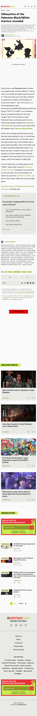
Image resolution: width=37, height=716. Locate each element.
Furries (10, 272)
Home (2, 10)
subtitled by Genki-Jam (25, 176)
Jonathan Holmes (10, 34)
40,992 (21, 603)
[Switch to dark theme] (32, 6)
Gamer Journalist (25, 665)
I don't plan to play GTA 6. (14, 224)
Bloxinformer (28, 671)
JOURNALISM (16, 272)
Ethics (18, 639)
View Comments (18, 312)
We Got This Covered (11, 665)
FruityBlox (19, 671)
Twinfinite (20, 660)
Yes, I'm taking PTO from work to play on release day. (18, 210)
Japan (8, 10)
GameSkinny (6, 668)
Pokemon (24, 272)
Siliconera (30, 663)
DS (6, 272)
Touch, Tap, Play (9, 671)
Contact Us (18, 643)
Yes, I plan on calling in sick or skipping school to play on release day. (18, 216)
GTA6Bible (17, 674)
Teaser (29, 272)
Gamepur (28, 660)
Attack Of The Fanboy (9, 663)
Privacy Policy (23, 532)
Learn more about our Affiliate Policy (24, 292)
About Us (18, 636)
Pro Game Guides (10, 660)
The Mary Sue (28, 668)
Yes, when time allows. (13, 221)
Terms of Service (14, 532)
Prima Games (21, 663)
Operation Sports (17, 668)
